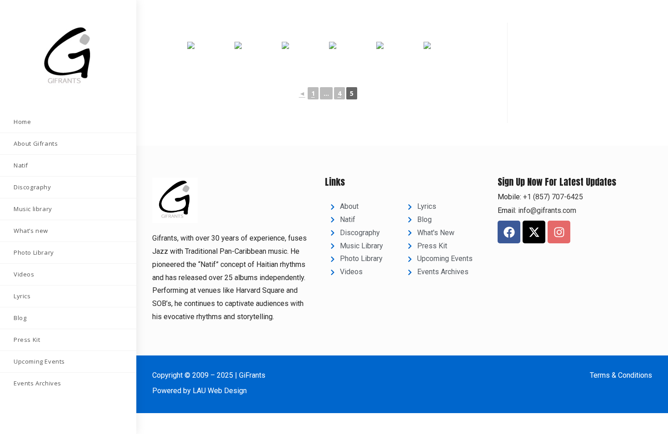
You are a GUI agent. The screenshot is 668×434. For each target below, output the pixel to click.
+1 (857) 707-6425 (552, 196)
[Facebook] (509, 232)
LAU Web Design (220, 390)
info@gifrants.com (547, 210)
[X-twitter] (534, 232)
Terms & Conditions (621, 375)
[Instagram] (559, 232)
